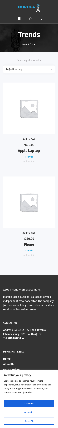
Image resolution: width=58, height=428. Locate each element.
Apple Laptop (29, 150)
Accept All (29, 403)
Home (25, 44)
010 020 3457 (16, 338)
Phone (29, 244)
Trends (29, 156)
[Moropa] (29, 8)
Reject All (29, 421)
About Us (8, 364)
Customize (29, 412)
